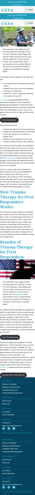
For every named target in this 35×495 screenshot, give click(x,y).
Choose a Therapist (9, 384)
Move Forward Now (9, 120)
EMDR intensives (9, 158)
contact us (4, 367)
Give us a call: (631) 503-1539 (17, 2)
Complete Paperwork (10, 390)
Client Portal (6, 401)
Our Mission (6, 412)
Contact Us (6, 423)
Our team (3, 100)
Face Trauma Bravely (10, 337)
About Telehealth (8, 415)
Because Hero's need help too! (13, 375)
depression (19, 294)
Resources (6, 404)
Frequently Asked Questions (12, 393)
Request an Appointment (11, 387)
